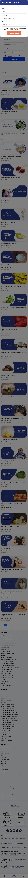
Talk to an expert (14, 33)
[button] (26, 2)
